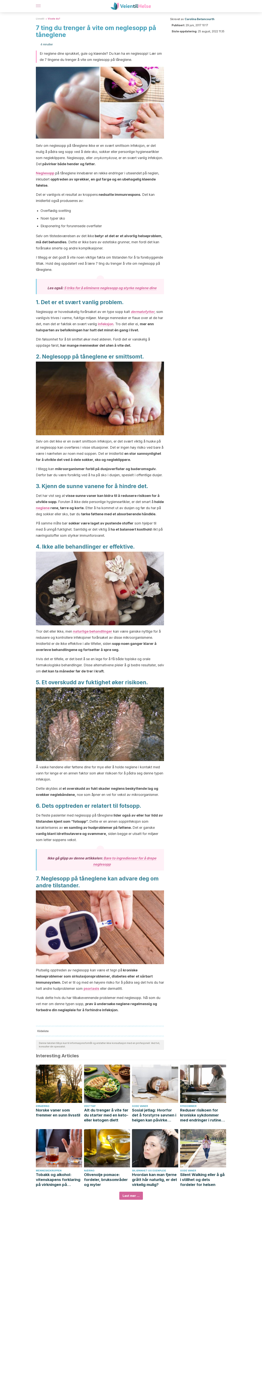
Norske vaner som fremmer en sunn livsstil (58, 1112)
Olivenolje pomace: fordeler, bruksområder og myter (106, 1179)
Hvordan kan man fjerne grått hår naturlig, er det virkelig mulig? (154, 1179)
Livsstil (40, 18)
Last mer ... (131, 1196)
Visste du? (54, 18)
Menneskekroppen (49, 1170)
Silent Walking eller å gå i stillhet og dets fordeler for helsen (202, 1179)
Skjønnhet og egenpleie (149, 1170)
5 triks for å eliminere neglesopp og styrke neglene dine (110, 288)
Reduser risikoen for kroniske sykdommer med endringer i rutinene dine (203, 1115)
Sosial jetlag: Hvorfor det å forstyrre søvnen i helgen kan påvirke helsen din (154, 1115)
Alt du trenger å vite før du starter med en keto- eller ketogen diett (106, 1115)
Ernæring (42, 1106)
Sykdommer (188, 1106)
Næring (89, 1170)
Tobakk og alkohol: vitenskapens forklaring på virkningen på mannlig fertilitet (58, 1179)
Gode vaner (140, 1106)
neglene (43, 508)
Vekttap (90, 1106)
